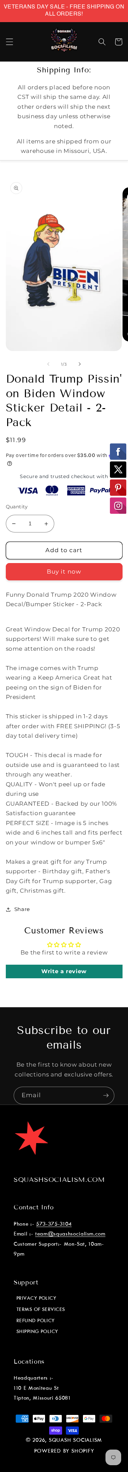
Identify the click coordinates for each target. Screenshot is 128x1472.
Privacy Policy (36, 1298)
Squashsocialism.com (59, 1180)
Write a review (64, 971)
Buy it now (64, 571)
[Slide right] (79, 364)
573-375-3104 (54, 1224)
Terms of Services (40, 1309)
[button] (9, 42)
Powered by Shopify (64, 1451)
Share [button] (22, 909)
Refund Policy (35, 1321)
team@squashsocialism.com (70, 1234)
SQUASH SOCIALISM (75, 1440)
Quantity (17, 507)
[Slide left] (48, 364)
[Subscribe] (106, 1095)
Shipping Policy (37, 1331)
